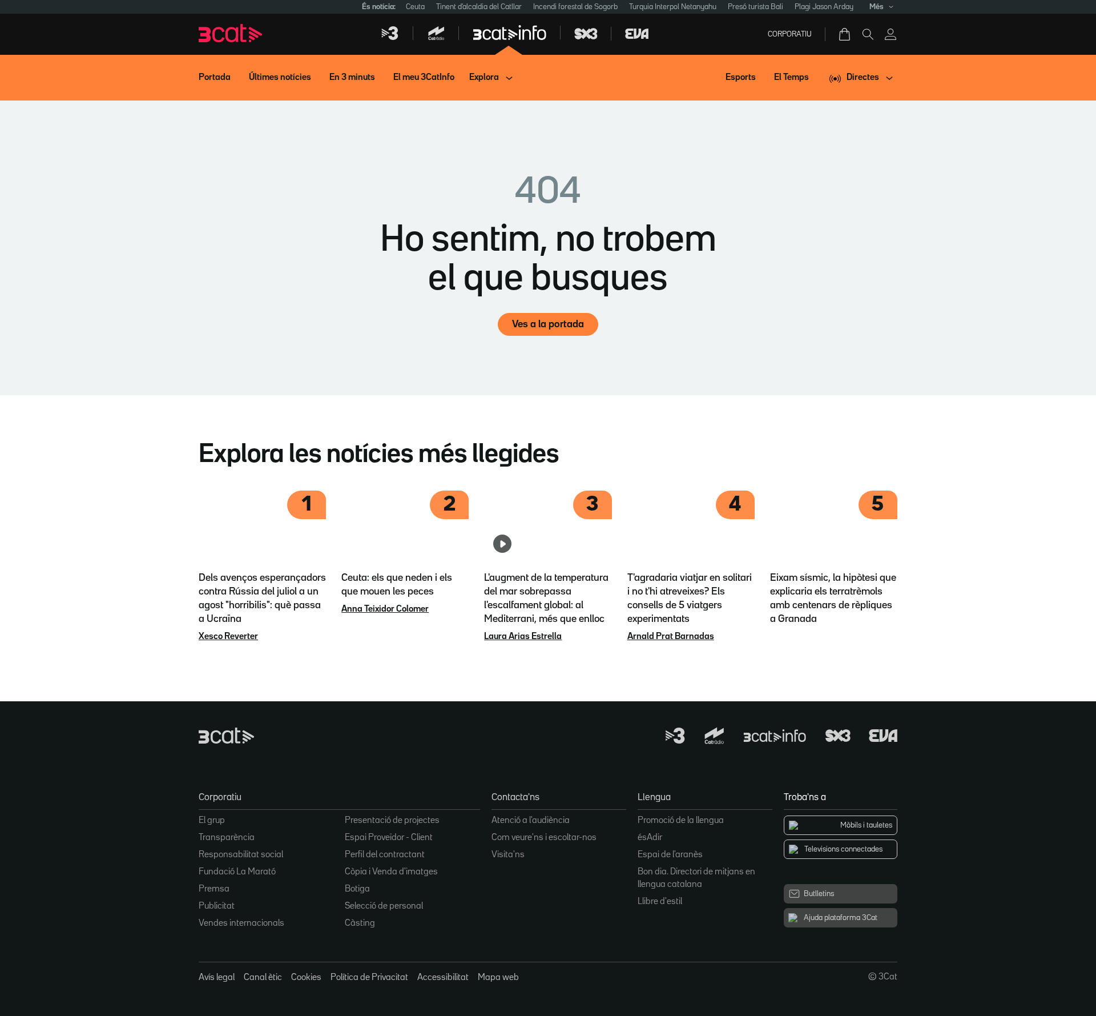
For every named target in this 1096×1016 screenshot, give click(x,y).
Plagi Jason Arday (824, 6)
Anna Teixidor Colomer (385, 609)
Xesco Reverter (228, 637)
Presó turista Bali (755, 6)
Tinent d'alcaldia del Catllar (479, 6)
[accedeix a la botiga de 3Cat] (845, 34)
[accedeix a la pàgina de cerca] (867, 34)
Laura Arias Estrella (523, 637)
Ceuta (415, 6)
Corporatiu (790, 34)
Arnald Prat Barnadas (670, 637)
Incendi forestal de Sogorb (575, 6)
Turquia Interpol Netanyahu (672, 6)
